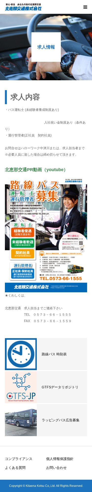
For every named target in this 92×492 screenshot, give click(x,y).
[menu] (85, 7)
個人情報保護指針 (61, 459)
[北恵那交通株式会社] (23, 7)
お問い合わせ (56, 468)
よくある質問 (15, 468)
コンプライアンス (18, 459)
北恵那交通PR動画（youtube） (36, 169)
